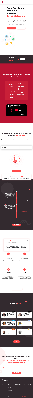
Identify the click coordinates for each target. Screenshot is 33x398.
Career (9, 384)
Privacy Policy (24, 396)
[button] (30, 2)
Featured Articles (18, 384)
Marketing (10, 390)
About (3, 384)
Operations (10, 391)
